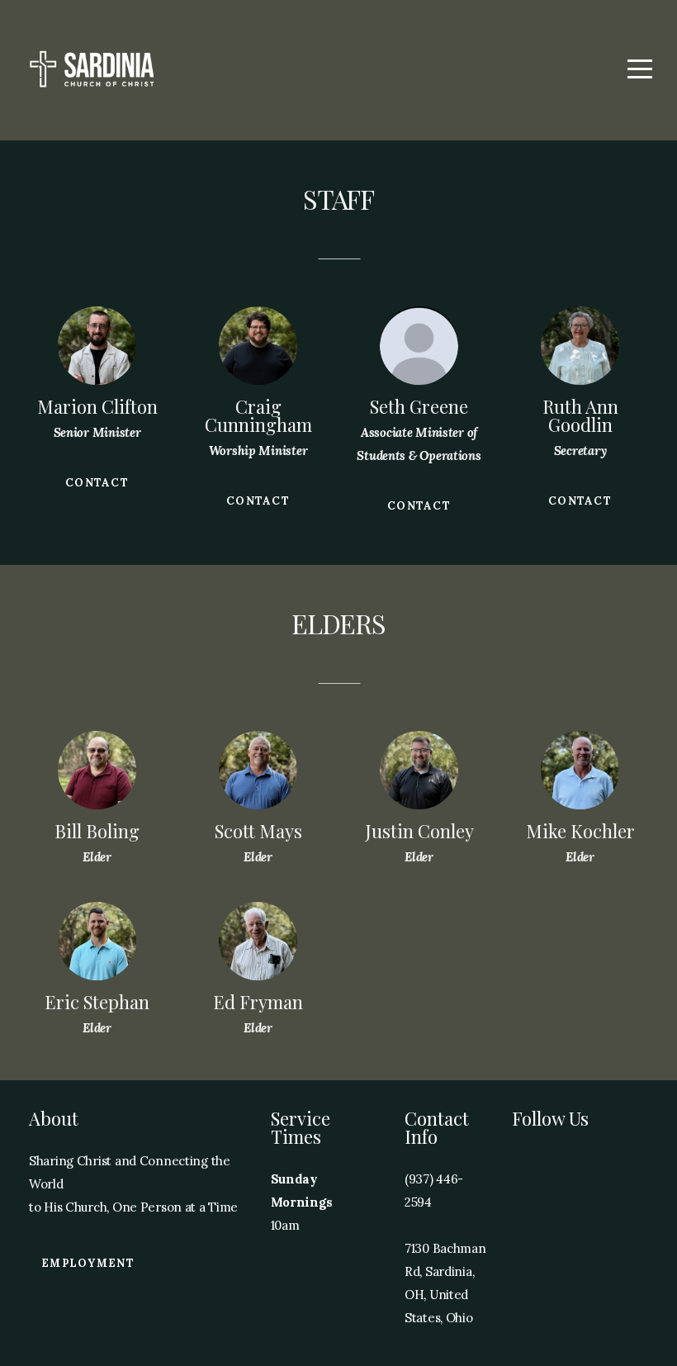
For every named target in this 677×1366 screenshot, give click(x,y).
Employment (88, 1263)
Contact (97, 483)
